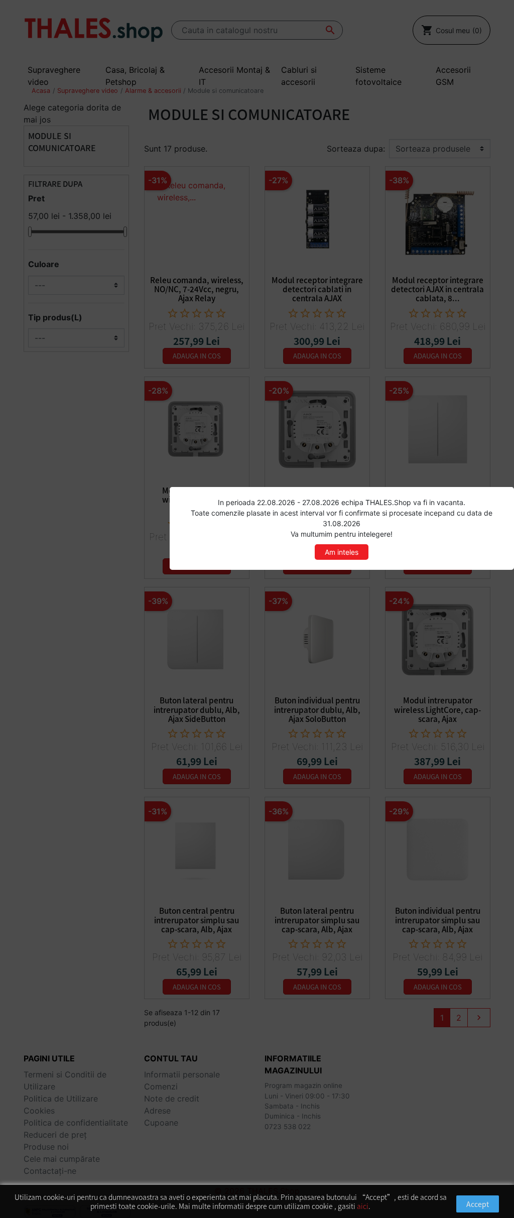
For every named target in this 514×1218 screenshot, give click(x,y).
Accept (477, 1204)
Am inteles (341, 552)
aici (362, 1206)
